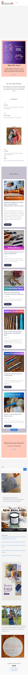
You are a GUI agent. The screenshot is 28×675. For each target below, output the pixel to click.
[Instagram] (13, 665)
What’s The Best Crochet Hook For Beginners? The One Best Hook (13, 333)
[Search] (25, 469)
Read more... (7, 631)
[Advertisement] (14, 20)
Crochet (6, 296)
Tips (5, 208)
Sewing (5, 256)
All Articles (14, 429)
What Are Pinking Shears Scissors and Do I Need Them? (14, 252)
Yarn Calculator (13, 499)
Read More (8, 224)
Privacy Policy (14, 667)
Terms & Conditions (14, 669)
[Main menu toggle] (17, 3)
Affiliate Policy (14, 670)
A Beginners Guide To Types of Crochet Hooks (13, 374)
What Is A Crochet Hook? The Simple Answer (12, 415)
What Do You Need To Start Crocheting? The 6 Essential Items (14, 293)
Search (2, 467)
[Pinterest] (15, 665)
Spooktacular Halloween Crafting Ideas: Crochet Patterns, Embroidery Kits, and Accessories (13, 204)
